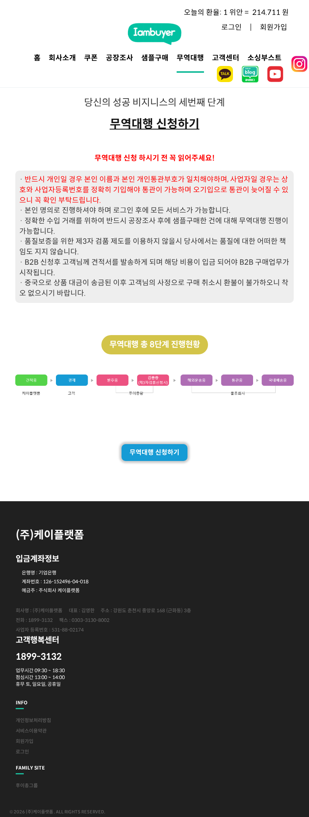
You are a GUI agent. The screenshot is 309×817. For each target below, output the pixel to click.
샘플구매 (155, 58)
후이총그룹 (27, 785)
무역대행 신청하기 (154, 452)
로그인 (22, 752)
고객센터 (225, 58)
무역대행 (190, 58)
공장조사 (119, 58)
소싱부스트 (264, 58)
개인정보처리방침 (33, 720)
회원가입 (24, 741)
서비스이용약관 (31, 731)
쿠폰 (91, 58)
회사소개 (62, 58)
